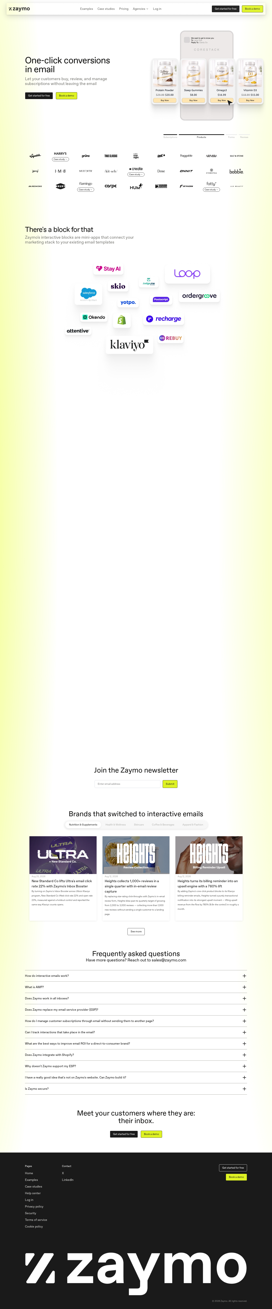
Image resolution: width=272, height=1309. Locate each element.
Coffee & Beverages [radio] (163, 824)
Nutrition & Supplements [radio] (83, 824)
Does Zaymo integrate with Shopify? (49, 1055)
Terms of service (36, 1220)
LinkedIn (67, 1180)
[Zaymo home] (19, 8)
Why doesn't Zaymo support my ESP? (50, 1066)
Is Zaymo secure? (37, 1088)
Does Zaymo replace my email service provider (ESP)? (61, 1009)
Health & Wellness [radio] (115, 824)
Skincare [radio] (139, 824)
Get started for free (225, 8)
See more (136, 931)
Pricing (123, 9)
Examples (86, 9)
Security (30, 1213)
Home (29, 1173)
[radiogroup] (136, 825)
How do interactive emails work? (47, 976)
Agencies (139, 9)
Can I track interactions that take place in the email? (60, 1032)
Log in (157, 9)
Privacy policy (34, 1206)
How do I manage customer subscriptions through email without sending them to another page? (89, 1021)
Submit (170, 784)
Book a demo (252, 8)
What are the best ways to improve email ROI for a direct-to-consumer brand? (77, 1043)
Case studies (106, 9)
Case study (59, 159)
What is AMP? (34, 987)
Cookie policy (34, 1226)
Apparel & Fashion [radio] (192, 824)
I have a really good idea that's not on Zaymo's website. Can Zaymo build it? (75, 1077)
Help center (33, 1193)
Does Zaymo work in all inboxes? (47, 998)
